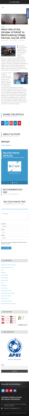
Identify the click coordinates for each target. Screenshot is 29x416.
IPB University (4, 288)
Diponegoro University (6, 290)
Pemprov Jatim (4, 275)
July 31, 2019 (13, 40)
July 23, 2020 (14, 174)
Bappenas (3, 272)
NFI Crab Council (5, 298)
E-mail (2, 229)
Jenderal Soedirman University (8, 293)
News (3, 27)
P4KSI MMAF (3, 285)
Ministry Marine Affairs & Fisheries (8, 265)
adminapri (5, 40)
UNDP (2, 270)
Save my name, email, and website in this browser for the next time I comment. (14, 243)
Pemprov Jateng (4, 277)
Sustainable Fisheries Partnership (8, 303)
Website (3, 235)
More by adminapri (5, 145)
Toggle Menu (15, 2)
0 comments (21, 40)
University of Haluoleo (6, 296)
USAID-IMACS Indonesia (6, 301)
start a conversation (20, 204)
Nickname (3, 223)
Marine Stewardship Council (7, 267)
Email (2, 365)
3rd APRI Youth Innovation (14, 173)
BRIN (2, 283)
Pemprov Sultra (4, 280)
